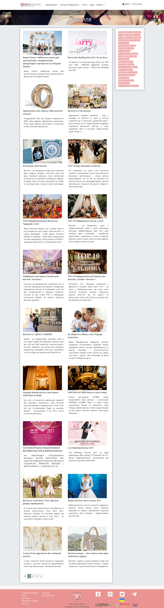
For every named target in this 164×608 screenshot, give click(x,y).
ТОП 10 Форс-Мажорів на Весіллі (84, 166)
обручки (134, 67)
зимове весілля (124, 54)
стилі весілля (132, 72)
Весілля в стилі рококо (79, 110)
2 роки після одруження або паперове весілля (42, 555)
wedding (122, 32)
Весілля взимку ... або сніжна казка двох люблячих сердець (88, 555)
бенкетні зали (135, 35)
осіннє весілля (124, 59)
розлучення (123, 75)
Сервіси (100, 5)
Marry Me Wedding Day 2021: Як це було (87, 57)
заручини (122, 72)
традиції (132, 75)
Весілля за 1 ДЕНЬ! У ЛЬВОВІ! (37, 334)
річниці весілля (124, 51)
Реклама (46, 593)
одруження (134, 86)
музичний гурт (124, 67)
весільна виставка (133, 40)
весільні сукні (124, 43)
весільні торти (124, 83)
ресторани (136, 32)
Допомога (26, 598)
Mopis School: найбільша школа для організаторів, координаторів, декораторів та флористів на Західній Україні (42, 62)
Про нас (25, 603)
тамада (121, 56)
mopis (133, 46)
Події (91, 5)
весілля (128, 32)
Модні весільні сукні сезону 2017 (84, 500)
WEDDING (33, 4)
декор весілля (124, 78)
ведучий (134, 54)
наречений (123, 64)
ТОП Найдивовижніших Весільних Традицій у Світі (40, 222)
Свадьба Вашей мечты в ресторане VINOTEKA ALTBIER (40, 394)
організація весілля (126, 62)
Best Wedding (48, 595)
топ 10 (121, 35)
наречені (122, 40)
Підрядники (51, 5)
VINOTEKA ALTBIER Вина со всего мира (87, 392)
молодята (137, 38)
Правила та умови (29, 601)
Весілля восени (130, 56)
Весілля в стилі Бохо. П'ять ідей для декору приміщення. (41, 502)
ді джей (131, 64)
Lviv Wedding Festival (126, 48)
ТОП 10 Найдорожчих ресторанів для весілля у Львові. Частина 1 (86, 278)
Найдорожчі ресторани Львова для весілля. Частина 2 (40, 278)
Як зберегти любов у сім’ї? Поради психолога (85, 336)
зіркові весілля (124, 46)
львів (127, 35)
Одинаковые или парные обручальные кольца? (43, 112)
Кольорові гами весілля (35, 166)
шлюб (121, 38)
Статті (84, 5)
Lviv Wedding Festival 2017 (81, 447)
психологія (128, 38)
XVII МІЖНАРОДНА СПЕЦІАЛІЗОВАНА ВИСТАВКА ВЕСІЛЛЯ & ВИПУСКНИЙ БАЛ (42, 449)
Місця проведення (69, 5)
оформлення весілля (126, 80)
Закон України (124, 86)
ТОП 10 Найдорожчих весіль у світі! (86, 221)
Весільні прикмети (125, 70)
